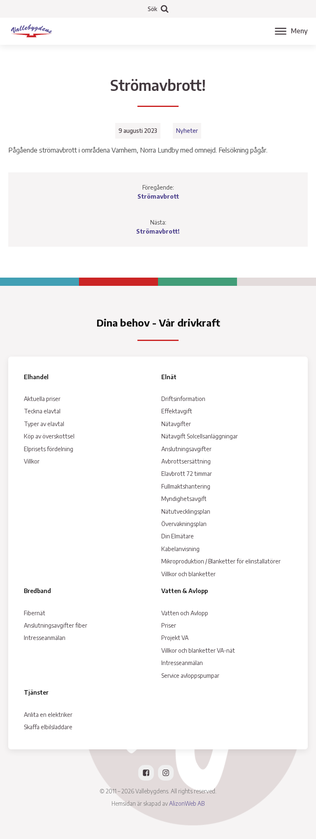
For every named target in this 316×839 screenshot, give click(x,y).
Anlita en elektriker (48, 714)
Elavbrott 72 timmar (186, 473)
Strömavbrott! (158, 231)
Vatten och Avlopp (184, 613)
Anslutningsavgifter (186, 448)
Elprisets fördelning (48, 448)
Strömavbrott (158, 196)
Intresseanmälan (44, 637)
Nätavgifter (176, 423)
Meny (299, 31)
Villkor (32, 461)
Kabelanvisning (180, 548)
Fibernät (34, 613)
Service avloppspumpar (190, 675)
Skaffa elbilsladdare (48, 726)
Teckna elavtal (42, 411)
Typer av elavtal (44, 423)
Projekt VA (174, 637)
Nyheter (187, 130)
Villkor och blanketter (188, 573)
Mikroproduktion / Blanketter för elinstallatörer (221, 561)
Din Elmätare (177, 536)
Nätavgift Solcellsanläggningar (199, 436)
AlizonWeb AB (186, 803)
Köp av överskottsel (49, 436)
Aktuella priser (42, 398)
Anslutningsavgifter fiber (55, 625)
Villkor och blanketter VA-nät (198, 650)
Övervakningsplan (184, 523)
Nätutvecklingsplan (185, 511)
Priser (168, 625)
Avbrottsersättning (186, 461)
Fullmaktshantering (185, 486)
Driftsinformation (183, 398)
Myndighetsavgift (184, 498)
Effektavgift (176, 411)
